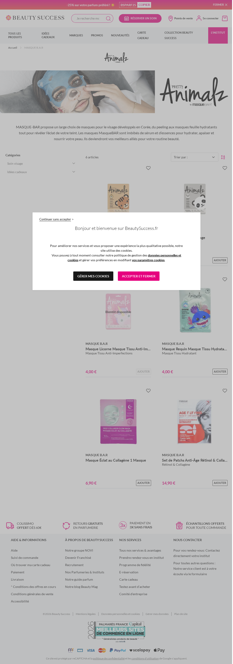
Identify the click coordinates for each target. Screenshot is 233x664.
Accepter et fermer (138, 276)
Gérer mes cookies (93, 276)
